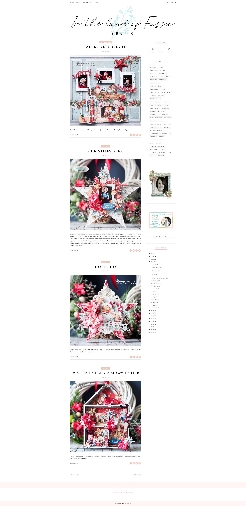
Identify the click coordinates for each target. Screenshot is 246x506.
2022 (152, 253)
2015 (152, 318)
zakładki (161, 121)
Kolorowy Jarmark (155, 86)
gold (167, 105)
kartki (161, 67)
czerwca (155, 294)
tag (158, 114)
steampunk (167, 102)
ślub (151, 117)
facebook (161, 52)
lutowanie (153, 152)
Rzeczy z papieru (154, 149)
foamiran (153, 92)
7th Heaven (163, 140)
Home (72, 2)
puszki (169, 152)
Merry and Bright (105, 47)
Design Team (87, 2)
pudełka (152, 114)
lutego (154, 305)
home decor (153, 76)
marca (154, 302)
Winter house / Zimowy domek (106, 373)
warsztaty (165, 114)
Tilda (164, 124)
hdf (170, 124)
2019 (152, 262)
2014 (152, 321)
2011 (152, 329)
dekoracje (162, 73)
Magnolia (161, 95)
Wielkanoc (158, 117)
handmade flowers (155, 102)
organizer (167, 127)
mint (151, 108)
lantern (159, 127)
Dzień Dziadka (154, 133)
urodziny (153, 95)
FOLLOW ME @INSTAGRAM (124, 493)
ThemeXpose (128, 503)
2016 (152, 316)
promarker (162, 152)
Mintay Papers (154, 70)
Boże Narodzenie (105, 42)
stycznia (155, 308)
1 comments (74, 463)
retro (169, 92)
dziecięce (163, 70)
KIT (170, 133)
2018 (152, 310)
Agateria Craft (154, 89)
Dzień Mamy (163, 133)
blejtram (152, 98)
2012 (152, 327)
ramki (161, 76)
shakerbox (167, 117)
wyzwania (160, 105)
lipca (154, 291)
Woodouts (161, 92)
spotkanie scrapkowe (156, 130)
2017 (152, 313)
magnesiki (153, 111)
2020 (152, 259)
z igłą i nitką (153, 140)
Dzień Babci (153, 121)
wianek (152, 155)
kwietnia (155, 299)
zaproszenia (160, 155)
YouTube (153, 52)
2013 (152, 324)
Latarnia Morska (155, 143)
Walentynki (153, 136)
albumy (152, 105)
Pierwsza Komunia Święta (157, 146)
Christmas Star (105, 151)
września (155, 286)
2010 (152, 332)
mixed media (153, 73)
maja (154, 297)
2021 (152, 256)
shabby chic (162, 79)
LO (159, 98)
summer (161, 136)
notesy (163, 89)
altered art (105, 146)
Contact (97, 2)
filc (163, 149)
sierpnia (155, 289)
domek (152, 127)
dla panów (161, 111)
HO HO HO (105, 267)
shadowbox (165, 108)
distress (168, 76)
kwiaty (157, 108)
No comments (74, 134)
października (156, 283)
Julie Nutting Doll (155, 124)
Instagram (169, 52)
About (78, 2)
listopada (155, 281)
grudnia (155, 264)
